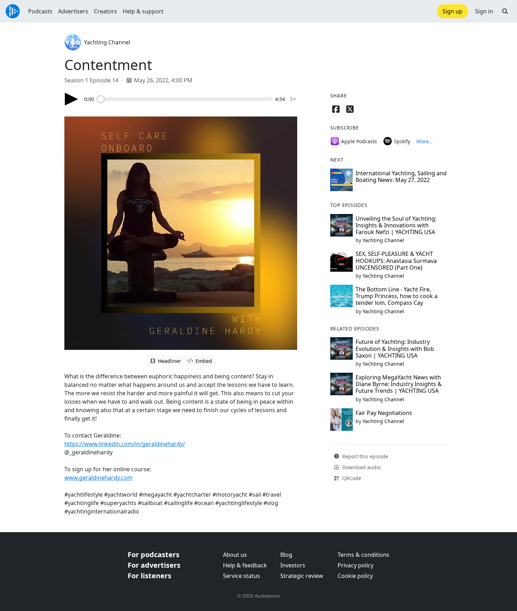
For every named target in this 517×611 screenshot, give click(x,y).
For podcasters (153, 554)
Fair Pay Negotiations (384, 413)
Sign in (484, 11)
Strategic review (301, 576)
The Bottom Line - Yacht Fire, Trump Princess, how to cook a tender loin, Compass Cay (397, 296)
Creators (105, 11)
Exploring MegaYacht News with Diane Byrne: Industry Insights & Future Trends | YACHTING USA (399, 384)
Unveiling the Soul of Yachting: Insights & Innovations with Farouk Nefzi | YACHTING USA (396, 225)
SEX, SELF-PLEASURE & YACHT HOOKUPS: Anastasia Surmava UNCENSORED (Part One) (396, 260)
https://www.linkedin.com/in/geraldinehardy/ (124, 444)
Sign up (452, 11)
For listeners (149, 575)
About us (235, 555)
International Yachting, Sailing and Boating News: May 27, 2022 (401, 176)
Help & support (143, 11)
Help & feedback (245, 565)
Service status (241, 576)
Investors (292, 565)
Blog (286, 555)
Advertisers (73, 11)
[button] (505, 11)
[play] (71, 99)
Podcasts (40, 11)
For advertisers (154, 565)
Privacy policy (356, 565)
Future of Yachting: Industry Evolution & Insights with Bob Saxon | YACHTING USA (395, 348)
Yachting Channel (107, 42)
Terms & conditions (363, 555)
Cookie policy (355, 576)
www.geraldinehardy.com (98, 477)
